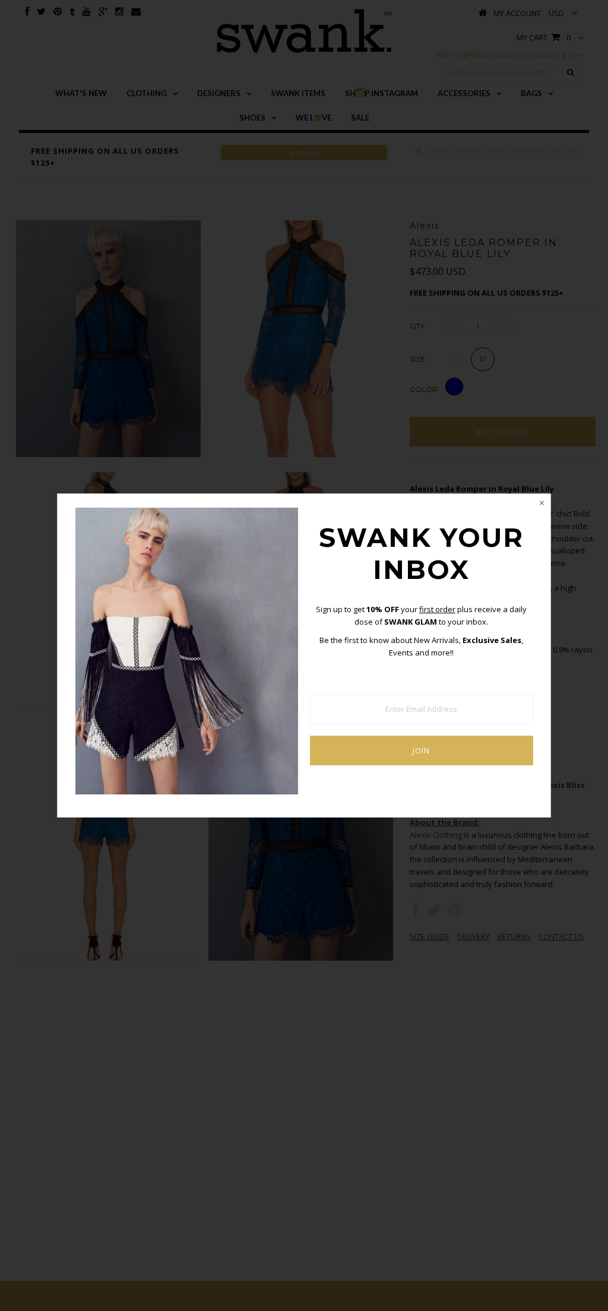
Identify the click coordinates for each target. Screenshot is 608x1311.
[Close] (541, 503)
